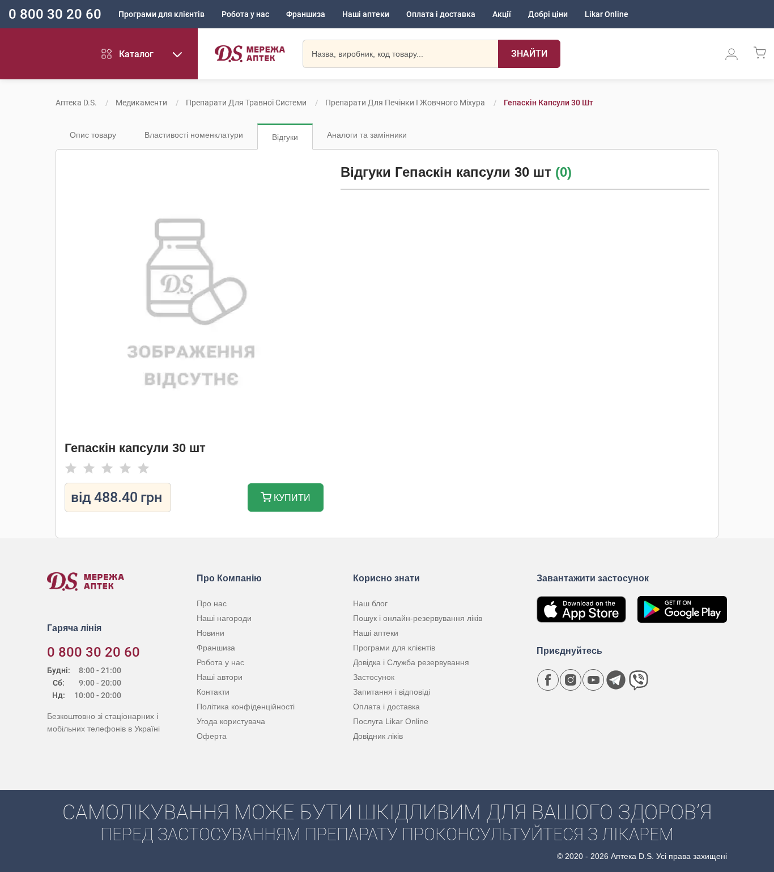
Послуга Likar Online (390, 721)
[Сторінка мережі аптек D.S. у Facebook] (548, 680)
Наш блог (370, 603)
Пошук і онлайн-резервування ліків (417, 618)
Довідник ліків (378, 736)
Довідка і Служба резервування (411, 662)
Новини (210, 632)
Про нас (212, 603)
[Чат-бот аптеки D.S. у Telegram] (616, 680)
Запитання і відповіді (391, 691)
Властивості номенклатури (193, 134)
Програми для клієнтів (161, 14)
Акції (501, 14)
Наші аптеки (365, 14)
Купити (291, 498)
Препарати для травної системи (246, 102)
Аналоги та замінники (367, 134)
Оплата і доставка (440, 14)
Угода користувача (231, 721)
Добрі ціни (548, 14)
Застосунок (373, 677)
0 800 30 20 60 (54, 14)
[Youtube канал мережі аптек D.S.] (593, 680)
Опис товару (93, 134)
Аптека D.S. (76, 102)
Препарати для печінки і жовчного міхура (405, 102)
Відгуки (285, 137)
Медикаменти (141, 102)
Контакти (213, 691)
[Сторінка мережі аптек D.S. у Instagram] (570, 680)
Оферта (212, 736)
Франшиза (305, 14)
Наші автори (220, 677)
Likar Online (606, 14)
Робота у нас (245, 14)
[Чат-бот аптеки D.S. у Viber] (638, 680)
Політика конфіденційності (246, 706)
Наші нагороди (224, 618)
